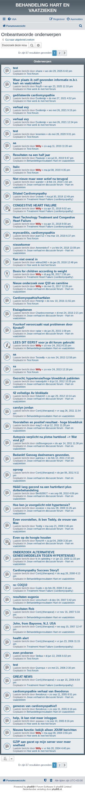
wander (40, 182)
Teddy (39, 526)
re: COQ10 (20, 585)
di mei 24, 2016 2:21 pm (70, 312)
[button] (64, 53)
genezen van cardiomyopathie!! (35, 706)
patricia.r (40, 458)
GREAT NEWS (23, 676)
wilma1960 (41, 262)
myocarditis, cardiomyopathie (34, 232)
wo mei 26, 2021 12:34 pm (63, 122)
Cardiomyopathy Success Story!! (36, 570)
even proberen (23, 652)
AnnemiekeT (42, 247)
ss (14, 366)
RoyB (39, 86)
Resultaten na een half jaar (31, 155)
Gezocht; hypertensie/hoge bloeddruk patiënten (46, 378)
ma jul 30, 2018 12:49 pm (60, 196)
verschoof (41, 600)
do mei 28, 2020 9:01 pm (61, 134)
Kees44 (40, 540)
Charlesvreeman (45, 312)
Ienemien (41, 134)
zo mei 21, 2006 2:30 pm (61, 667)
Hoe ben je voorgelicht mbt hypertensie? (41, 505)
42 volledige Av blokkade (30, 393)
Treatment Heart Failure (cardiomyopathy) (50, 199)
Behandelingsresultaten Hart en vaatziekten (51, 160)
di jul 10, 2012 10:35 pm (62, 381)
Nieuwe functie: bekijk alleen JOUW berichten (45, 730)
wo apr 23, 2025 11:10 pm (58, 86)
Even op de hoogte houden (32, 537)
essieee (40, 508)
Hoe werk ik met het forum (41, 89)
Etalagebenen (22, 309)
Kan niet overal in (25, 259)
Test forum (33, 73)
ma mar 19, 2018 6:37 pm (61, 235)
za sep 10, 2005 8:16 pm (60, 721)
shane (39, 71)
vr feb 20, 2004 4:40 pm (57, 748)
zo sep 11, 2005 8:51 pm (62, 694)
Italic (16, 167)
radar (38, 330)
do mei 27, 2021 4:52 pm (62, 98)
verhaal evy (21, 107)
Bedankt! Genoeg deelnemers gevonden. (41, 455)
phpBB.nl (57, 789)
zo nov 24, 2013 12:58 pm (62, 357)
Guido (39, 588)
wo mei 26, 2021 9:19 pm (62, 110)
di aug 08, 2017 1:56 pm (57, 274)
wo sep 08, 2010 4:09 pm (64, 493)
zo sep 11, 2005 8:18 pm (62, 709)
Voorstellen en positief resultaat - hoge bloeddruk (47, 422)
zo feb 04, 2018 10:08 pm (66, 247)
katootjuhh (41, 381)
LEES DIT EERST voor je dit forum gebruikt (43, 342)
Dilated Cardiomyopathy (30, 193)
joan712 (40, 235)
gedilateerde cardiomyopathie (34, 95)
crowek (40, 196)
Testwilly (40, 357)
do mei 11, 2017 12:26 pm (58, 286)
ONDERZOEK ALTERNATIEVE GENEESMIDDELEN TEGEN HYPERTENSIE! (44, 554)
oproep (18, 469)
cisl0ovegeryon (44, 443)
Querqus (40, 667)
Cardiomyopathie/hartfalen (31, 298)
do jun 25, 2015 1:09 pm (57, 330)
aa (14, 143)
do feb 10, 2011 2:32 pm (61, 458)
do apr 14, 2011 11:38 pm (69, 443)
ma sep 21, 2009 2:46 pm (59, 526)
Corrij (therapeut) (45, 410)
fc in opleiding (43, 558)
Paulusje (40, 158)
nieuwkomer (21, 244)
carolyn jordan (23, 407)
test (15, 68)
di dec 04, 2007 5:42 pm (62, 600)
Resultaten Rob (23, 609)
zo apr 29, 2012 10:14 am (62, 396)
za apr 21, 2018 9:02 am (57, 208)
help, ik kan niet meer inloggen (35, 718)
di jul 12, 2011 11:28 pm (57, 425)
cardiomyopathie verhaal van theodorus (41, 691)
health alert (21, 638)
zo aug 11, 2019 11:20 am (58, 146)
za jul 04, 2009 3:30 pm (59, 540)
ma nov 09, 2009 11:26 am (61, 508)
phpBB (30, 786)
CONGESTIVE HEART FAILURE (35, 205)
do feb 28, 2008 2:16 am (58, 588)
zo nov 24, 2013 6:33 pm (57, 345)
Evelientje (41, 98)
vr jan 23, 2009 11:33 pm (66, 558)
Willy (38, 146)
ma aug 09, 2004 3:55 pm (58, 733)
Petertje (40, 301)
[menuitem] (11, 19)
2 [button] (59, 53)
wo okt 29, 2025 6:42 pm (58, 71)
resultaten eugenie (26, 597)
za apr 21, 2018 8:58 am (57, 223)
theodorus (41, 694)
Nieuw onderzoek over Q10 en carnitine (40, 283)
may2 (39, 425)
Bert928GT (42, 493)
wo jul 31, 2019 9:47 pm (60, 158)
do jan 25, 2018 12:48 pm (64, 262)
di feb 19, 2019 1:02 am (59, 182)
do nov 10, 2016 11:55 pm (61, 301)
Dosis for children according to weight (40, 271)
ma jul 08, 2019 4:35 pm (57, 170)
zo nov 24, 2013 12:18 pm (58, 369)
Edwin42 (40, 396)
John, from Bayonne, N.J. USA (34, 623)
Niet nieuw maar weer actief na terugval (40, 179)
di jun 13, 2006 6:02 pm (58, 655)
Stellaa (39, 655)
